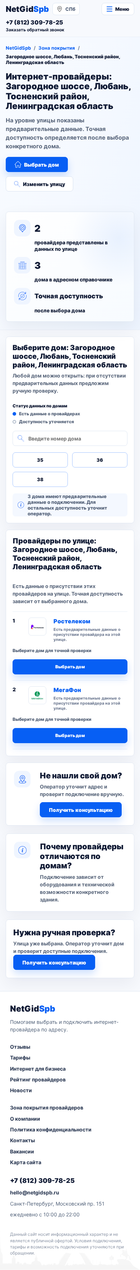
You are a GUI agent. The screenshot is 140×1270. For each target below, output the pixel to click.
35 (40, 460)
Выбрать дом (41, 165)
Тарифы (20, 1057)
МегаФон (67, 689)
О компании (25, 1119)
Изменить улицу (44, 184)
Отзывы (20, 1047)
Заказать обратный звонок (35, 29)
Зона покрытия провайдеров (46, 1107)
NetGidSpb (18, 48)
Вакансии (22, 1151)
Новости (21, 1090)
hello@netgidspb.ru (34, 1192)
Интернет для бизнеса (38, 1069)
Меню (122, 9)
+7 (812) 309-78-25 (42, 1180)
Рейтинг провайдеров (38, 1079)
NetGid (27, 9)
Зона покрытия (56, 48)
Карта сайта (25, 1162)
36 (100, 460)
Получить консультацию (81, 810)
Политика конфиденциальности (51, 1129)
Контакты (22, 1140)
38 (40, 479)
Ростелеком (71, 621)
